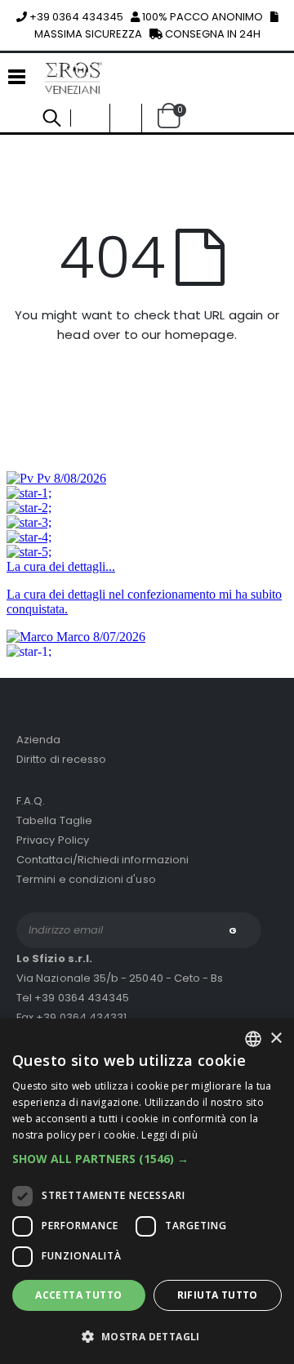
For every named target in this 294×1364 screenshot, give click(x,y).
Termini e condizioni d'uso (86, 879)
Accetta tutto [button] (78, 1295)
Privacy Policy (52, 840)
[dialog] (147, 1191)
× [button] (276, 1038)
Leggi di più (169, 1135)
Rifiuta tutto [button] (217, 1295)
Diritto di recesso (61, 759)
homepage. (201, 334)
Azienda (38, 739)
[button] (125, 118)
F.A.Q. (30, 801)
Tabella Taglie (54, 820)
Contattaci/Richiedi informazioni (102, 859)
